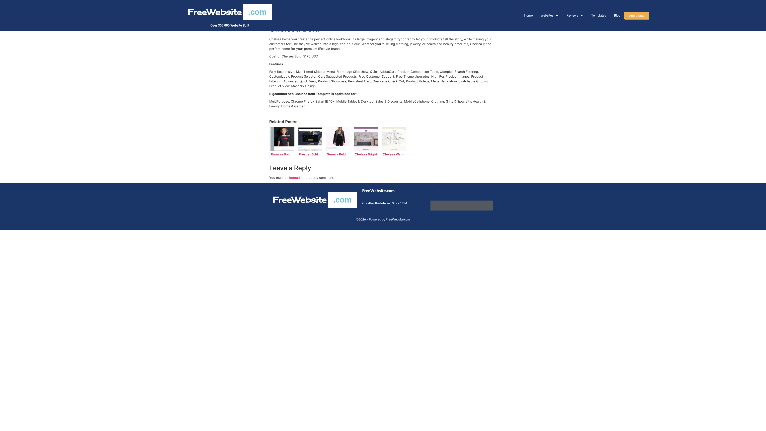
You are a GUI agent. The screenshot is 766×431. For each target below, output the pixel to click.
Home (528, 15)
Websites (547, 15)
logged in (296, 178)
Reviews (572, 15)
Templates (598, 15)
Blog (617, 15)
